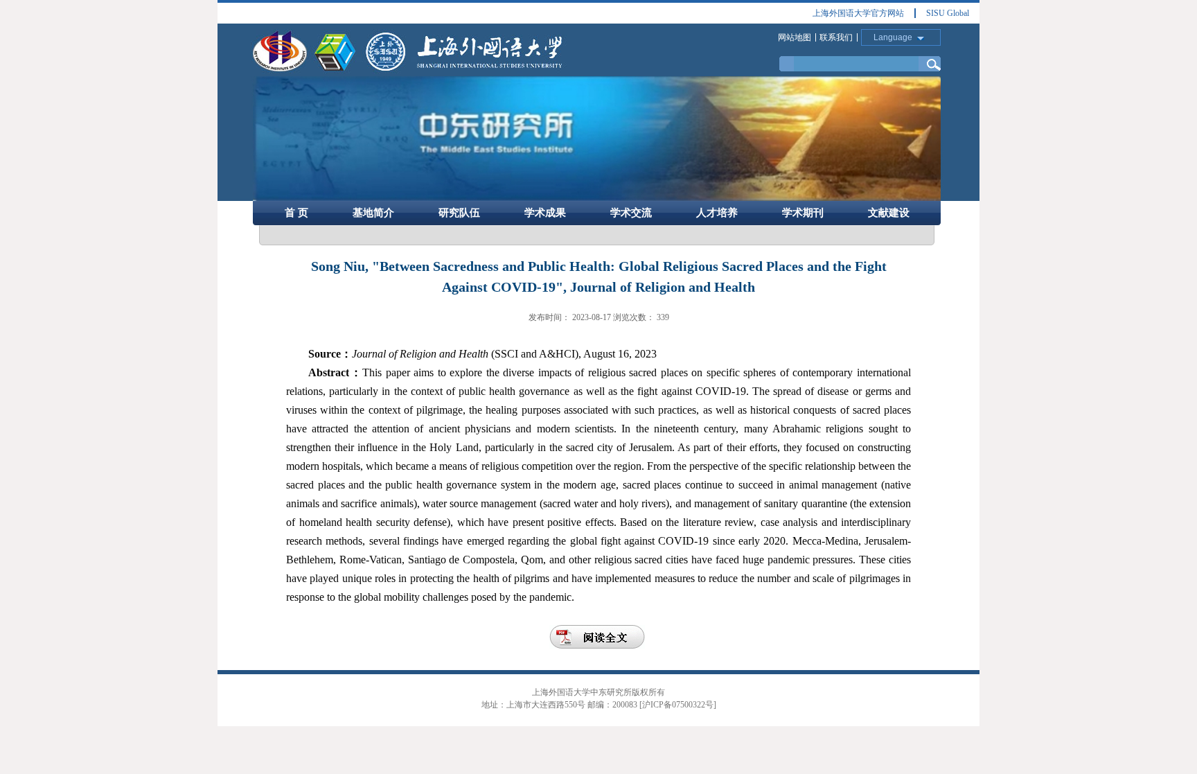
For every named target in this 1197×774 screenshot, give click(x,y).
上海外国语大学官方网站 (858, 13)
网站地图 (794, 37)
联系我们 (836, 37)
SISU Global (947, 13)
